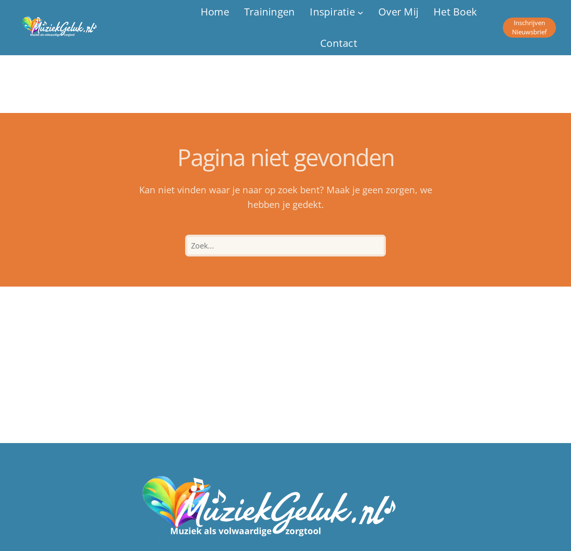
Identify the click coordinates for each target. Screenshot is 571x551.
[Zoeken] (375, 245)
